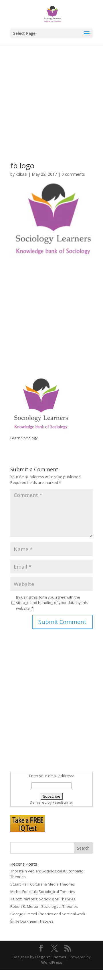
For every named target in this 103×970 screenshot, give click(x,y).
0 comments (73, 174)
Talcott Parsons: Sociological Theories (43, 899)
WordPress (51, 962)
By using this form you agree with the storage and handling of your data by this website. (52, 603)
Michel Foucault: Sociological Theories (42, 891)
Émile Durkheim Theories (32, 921)
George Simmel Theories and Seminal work (47, 913)
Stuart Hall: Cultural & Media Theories (42, 884)
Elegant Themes (50, 956)
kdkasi (21, 174)
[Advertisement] (51, 111)
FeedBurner (63, 802)
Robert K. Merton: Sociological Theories (44, 906)
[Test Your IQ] (27, 830)
